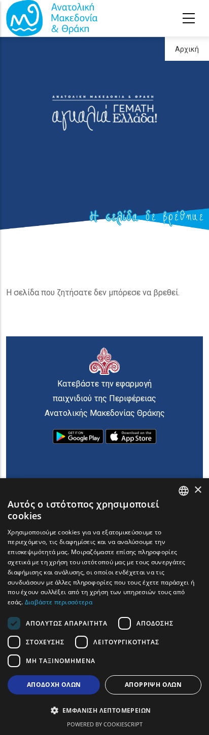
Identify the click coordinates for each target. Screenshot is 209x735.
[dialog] (104, 606)
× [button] (197, 490)
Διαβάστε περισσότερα (58, 602)
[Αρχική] (51, 18)
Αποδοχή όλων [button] (54, 684)
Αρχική (187, 49)
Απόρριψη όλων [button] (153, 684)
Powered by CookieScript (105, 724)
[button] (104, 710)
